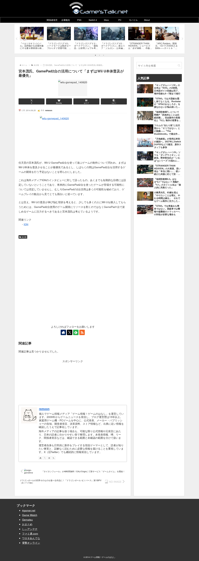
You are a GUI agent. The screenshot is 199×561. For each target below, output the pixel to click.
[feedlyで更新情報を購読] (76, 332)
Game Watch (29, 515)
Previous (16, 38)
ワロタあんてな (31, 538)
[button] (114, 101)
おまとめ (27, 524)
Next (182, 38)
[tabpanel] (32, 38)
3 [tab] (103, 55)
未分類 (24, 237)
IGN (26, 224)
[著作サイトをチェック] (63, 332)
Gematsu (27, 519)
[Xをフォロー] (69, 332)
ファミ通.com (30, 533)
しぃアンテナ (29, 529)
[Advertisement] (73, 260)
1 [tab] (95, 55)
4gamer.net (28, 510)
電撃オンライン (31, 542)
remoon (44, 409)
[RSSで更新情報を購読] (82, 332)
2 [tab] (99, 55)
